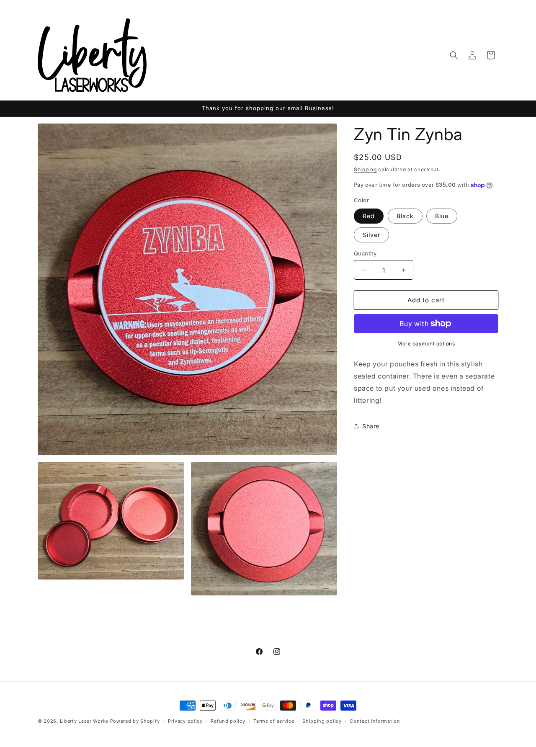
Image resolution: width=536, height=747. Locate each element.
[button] (454, 55)
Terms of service (273, 721)
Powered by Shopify (135, 721)
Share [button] (370, 426)
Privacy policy (185, 721)
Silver (371, 234)
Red (369, 215)
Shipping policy (322, 721)
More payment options (426, 343)
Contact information (375, 721)
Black (405, 215)
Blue (441, 215)
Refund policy (228, 721)
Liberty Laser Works (84, 721)
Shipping (365, 169)
